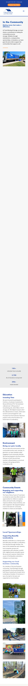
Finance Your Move (14, 5)
